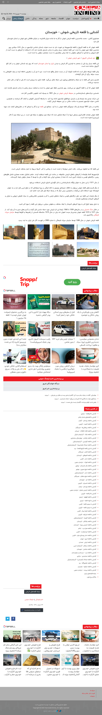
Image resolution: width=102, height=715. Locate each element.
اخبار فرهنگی (39, 600)
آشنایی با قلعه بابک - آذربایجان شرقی (85, 434)
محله (41, 18)
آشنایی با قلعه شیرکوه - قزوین (87, 514)
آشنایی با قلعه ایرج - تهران (88, 539)
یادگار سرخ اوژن (91, 577)
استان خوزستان (43, 63)
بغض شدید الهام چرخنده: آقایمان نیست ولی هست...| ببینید (78, 402)
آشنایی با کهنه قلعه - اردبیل (88, 501)
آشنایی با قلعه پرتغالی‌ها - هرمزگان (86, 428)
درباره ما (92, 690)
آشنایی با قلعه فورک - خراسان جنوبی (85, 462)
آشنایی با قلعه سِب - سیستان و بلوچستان (84, 553)
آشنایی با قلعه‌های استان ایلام (87, 417)
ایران (52, 63)
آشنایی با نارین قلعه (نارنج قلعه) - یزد (85, 448)
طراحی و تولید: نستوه (50, 711)
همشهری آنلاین (86, 10)
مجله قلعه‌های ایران (90, 574)
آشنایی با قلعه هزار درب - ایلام (87, 528)
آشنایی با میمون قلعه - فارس (87, 504)
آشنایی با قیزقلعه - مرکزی (88, 414)
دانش (27, 18)
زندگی (34, 18)
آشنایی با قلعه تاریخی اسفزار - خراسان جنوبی (83, 490)
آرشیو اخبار (85, 18)
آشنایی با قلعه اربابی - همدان (87, 542)
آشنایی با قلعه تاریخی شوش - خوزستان (72, 32)
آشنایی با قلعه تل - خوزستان (87, 480)
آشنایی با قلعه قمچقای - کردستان (86, 455)
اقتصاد (61, 18)
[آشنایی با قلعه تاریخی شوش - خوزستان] (88, 231)
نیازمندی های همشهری (80, 2)
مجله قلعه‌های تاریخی (89, 268)
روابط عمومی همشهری (44, 2)
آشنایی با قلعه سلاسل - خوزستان (86, 549)
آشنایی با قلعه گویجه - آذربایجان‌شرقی (85, 518)
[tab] (51, 378)
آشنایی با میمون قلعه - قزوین (87, 508)
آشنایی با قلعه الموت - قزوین (87, 424)
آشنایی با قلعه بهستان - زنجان (87, 487)
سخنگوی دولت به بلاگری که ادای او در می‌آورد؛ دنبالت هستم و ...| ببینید (75, 399)
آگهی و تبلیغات (67, 2)
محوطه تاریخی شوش (66, 93)
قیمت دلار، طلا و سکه (88, 693)
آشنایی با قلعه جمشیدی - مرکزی (86, 556)
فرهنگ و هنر (18, 18)
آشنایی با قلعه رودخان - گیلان (87, 421)
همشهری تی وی (57, 2)
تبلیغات (92, 696)
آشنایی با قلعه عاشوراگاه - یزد (87, 563)
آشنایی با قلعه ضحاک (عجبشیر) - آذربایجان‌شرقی (81, 560)
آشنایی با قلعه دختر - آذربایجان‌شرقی (85, 473)
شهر (47, 18)
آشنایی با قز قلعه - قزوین (88, 494)
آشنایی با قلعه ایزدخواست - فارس (86, 532)
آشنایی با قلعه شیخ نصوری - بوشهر (86, 469)
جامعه (53, 18)
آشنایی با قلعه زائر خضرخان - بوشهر (85, 466)
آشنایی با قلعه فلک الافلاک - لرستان (85, 431)
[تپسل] (4, 277)
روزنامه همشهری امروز (94, 2)
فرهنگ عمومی (29, 600)
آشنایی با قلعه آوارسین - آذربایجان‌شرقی (84, 442)
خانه (95, 18)
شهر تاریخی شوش (74, 58)
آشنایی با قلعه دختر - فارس (88, 459)
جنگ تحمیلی (88, 209)
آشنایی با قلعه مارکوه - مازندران (87, 567)
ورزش (8, 18)
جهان (68, 18)
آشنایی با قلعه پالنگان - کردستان (86, 521)
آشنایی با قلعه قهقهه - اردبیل (87, 497)
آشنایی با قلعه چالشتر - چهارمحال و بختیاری (83, 438)
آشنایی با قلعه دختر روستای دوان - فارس (84, 535)
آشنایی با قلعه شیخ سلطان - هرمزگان (85, 476)
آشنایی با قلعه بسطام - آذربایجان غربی (85, 546)
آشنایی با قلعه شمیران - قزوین (87, 483)
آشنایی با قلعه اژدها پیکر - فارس (86, 511)
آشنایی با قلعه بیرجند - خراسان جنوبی (85, 570)
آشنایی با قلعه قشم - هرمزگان (87, 452)
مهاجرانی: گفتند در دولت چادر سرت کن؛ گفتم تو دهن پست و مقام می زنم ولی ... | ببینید (70, 395)
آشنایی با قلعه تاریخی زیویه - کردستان (85, 525)
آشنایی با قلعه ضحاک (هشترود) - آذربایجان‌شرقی (81, 445)
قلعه (41, 106)
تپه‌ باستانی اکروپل (88, 58)
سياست (76, 18)
